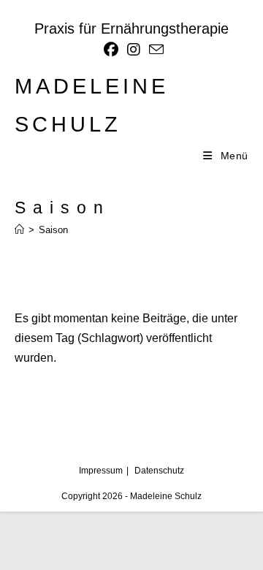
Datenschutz (159, 471)
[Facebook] (111, 49)
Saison (53, 229)
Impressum (101, 471)
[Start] (19, 229)
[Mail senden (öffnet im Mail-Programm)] (154, 49)
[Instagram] (134, 49)
